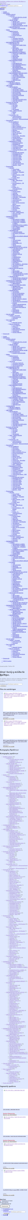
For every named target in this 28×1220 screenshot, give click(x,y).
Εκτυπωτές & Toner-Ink (12, 102)
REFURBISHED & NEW (12, 42)
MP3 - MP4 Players (14, 928)
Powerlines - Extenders (15, 921)
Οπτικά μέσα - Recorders (15, 885)
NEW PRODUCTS (14, 43)
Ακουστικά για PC (17, 200)
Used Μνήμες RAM (17, 147)
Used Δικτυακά (16, 161)
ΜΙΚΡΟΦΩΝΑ (16, 260)
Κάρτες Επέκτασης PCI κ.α (19, 127)
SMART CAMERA (14, 765)
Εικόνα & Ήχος (13, 179)
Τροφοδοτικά (15, 331)
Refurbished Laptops (17, 142)
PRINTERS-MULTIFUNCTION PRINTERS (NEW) (17, 49)
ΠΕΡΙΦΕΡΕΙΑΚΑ (14, 290)
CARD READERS (17, 232)
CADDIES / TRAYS (17, 74)
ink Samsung (15, 109)
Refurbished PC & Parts (15, 141)
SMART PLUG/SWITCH (19, 23)
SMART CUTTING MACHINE (17, 285)
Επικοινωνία (6, 333)
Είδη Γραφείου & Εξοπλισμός (10, 846)
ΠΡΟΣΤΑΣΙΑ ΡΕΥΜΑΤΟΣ (16, 268)
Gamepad (14, 193)
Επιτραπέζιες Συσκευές (18, 39)
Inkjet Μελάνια (13, 103)
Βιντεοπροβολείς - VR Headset (17, 931)
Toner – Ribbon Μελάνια (15, 110)
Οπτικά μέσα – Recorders (18, 135)
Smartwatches (15, 34)
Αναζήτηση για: (4, 5)
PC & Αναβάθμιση (14, 122)
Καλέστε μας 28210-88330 (9, 1115)
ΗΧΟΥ (14, 244)
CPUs (13, 62)
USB (13, 239)
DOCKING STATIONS (18, 233)
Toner (13, 113)
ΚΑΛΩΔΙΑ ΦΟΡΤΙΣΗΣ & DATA (17, 1058)
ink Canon (15, 105)
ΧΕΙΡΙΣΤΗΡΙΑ (16, 229)
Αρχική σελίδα (3, 666)
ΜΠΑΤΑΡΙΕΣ (15, 271)
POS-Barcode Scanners (18, 152)
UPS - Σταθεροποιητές (15, 957)
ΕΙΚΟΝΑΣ (15, 241)
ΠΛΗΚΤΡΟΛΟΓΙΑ (17, 261)
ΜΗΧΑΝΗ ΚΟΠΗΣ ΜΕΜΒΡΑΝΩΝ (17, 288)
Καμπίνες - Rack (13, 914)
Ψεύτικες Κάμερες (17, 332)
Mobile (8, 30)
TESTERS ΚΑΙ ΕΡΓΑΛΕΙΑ (19, 99)
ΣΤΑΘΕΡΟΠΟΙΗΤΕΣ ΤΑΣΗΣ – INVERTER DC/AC (20, 274)
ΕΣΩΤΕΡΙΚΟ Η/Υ (17, 243)
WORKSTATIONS (17, 59)
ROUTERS (15, 96)
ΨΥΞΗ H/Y (15, 266)
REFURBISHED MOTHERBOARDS (17, 66)
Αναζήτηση (3, 7)
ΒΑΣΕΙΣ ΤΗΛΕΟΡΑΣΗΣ (18, 28)
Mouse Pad (15, 194)
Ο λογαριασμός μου (8, 1209)
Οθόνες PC (15, 134)
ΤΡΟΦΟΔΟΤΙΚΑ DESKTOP (19, 278)
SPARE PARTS (16, 71)
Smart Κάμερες (16, 328)
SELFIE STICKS (16, 297)
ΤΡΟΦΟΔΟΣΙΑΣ (16, 246)
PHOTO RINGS (13, 1031)
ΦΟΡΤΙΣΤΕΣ (15, 310)
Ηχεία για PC (15, 201)
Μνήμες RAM (16, 131)
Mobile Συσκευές (13, 31)
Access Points (15, 169)
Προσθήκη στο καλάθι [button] (8, 718)
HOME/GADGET (11, 14)
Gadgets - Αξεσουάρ (11, 1064)
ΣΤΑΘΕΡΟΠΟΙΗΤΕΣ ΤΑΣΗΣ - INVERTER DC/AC (17, 1022)
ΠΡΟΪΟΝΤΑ (6, 13)
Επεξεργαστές (15, 124)
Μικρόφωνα (15, 207)
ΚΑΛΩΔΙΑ (12, 237)
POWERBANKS (16, 296)
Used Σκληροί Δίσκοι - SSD (16, 899)
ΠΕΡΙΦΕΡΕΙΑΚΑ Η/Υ (12, 216)
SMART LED (16, 21)
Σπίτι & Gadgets (10, 314)
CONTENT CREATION (15, 282)
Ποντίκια (14, 209)
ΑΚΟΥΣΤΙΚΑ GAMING (18, 220)
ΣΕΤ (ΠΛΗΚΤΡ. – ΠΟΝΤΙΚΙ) (20, 264)
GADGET (12, 16)
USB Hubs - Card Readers (15, 942)
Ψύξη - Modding (13, 889)
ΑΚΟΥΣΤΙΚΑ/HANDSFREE (20, 301)
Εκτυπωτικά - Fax (10, 864)
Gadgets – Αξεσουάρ (14, 315)
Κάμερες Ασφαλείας (14, 324)
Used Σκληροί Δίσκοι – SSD (19, 149)
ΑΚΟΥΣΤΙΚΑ (16, 253)
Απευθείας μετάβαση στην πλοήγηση (9, 1)
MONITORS (15, 56)
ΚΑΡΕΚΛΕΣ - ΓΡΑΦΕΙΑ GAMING (18, 967)
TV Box (14, 181)
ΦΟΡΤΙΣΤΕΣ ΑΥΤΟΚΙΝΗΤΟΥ (17, 312)
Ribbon (14, 112)
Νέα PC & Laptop (16, 133)
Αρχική (5, 11)
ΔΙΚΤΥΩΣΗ (9, 85)
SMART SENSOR (17, 24)
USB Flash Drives (16, 195)
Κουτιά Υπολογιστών (17, 128)
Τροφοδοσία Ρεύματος (15, 211)
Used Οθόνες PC (16, 148)
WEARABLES (16, 300)
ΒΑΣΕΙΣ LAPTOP (17, 254)
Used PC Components (17, 145)
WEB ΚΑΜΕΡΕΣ (13, 998)
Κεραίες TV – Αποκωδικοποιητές (17, 188)
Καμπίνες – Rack (16, 165)
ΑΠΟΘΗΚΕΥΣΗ (13, 230)
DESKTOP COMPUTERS (19, 53)
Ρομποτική (15, 318)
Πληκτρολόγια (16, 208)
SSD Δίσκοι (15, 123)
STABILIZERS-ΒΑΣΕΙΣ (15, 1032)
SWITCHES (15, 98)
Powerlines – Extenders (18, 172)
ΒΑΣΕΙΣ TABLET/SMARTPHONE (19, 303)
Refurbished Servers (17, 154)
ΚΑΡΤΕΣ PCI (16, 258)
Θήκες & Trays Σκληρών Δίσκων (17, 947)
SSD (13, 234)
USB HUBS (15, 251)
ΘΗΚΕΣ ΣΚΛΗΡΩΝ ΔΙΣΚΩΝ (20, 236)
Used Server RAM (17, 159)
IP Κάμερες (15, 326)
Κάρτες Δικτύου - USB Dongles (17, 924)
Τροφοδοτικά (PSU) (17, 138)
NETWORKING (13, 87)
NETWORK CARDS (17, 76)
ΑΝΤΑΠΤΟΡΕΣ (16, 240)
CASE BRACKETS (17, 248)
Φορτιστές (15, 215)
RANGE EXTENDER (18, 95)
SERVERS (15, 57)
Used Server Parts (16, 158)
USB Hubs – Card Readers (19, 197)
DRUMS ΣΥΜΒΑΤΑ (14, 82)
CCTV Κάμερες (16, 325)
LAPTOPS (15, 55)
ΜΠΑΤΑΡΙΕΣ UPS (17, 272)
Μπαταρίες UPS (16, 214)
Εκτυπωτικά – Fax (13, 115)
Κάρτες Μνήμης (16, 205)
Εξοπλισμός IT (13, 151)
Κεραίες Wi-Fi (16, 177)
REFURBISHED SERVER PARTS (18, 73)
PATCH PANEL (16, 92)
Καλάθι (5, 1215)
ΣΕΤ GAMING (16, 227)
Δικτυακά (11, 168)
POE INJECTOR (16, 94)
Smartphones (15, 32)
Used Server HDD (17, 156)
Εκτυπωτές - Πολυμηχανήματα (17, 868)
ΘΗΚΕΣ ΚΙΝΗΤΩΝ (17, 306)
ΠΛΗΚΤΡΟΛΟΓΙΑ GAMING (20, 225)
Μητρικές (14, 130)
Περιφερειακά (9, 166)
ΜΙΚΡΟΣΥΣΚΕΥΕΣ (14, 27)
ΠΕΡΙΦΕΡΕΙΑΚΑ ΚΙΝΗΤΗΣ (13, 280)
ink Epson (14, 106)
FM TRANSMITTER (17, 294)
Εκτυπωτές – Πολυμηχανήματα (20, 119)
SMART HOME (13, 20)
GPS (10, 321)
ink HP (14, 108)
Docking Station (16, 191)
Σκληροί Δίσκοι (16, 137)
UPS (13, 269)
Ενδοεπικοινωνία (16, 317)
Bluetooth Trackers (17, 322)
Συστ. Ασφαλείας (10, 319)
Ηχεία (13, 186)
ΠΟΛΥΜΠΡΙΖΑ (13, 1020)
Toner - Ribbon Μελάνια (12, 860)
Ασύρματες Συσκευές (17, 38)
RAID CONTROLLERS (18, 77)
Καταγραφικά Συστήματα (18, 329)
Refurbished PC (16, 144)
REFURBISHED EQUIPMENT (17, 52)
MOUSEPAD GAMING (18, 219)
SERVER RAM (16, 80)
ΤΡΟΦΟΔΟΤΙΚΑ (13, 276)
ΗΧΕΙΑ (14, 255)
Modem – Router (16, 170)
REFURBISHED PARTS (15, 60)
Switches (14, 173)
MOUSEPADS (16, 250)
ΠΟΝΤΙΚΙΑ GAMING (18, 226)
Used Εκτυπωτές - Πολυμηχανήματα (18, 865)
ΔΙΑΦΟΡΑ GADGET (14, 762)
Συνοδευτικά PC (13, 190)
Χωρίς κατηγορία (7, 1083)
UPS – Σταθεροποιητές (18, 212)
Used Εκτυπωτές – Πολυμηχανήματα (17, 117)
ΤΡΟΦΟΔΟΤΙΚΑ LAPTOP (19, 279)
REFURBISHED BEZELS (19, 64)
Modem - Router (13, 920)
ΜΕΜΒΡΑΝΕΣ (16, 286)
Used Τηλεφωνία (16, 162)
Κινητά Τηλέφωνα (16, 35)
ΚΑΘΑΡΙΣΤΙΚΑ (16, 257)
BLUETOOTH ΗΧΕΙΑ (18, 293)
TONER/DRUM (10, 81)
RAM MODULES (17, 63)
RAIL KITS (15, 78)
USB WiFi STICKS (17, 101)
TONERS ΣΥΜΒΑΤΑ (15, 84)
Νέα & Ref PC (10, 120)
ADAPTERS (15, 292)
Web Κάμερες (15, 198)
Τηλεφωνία (12, 36)
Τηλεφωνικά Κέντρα (17, 41)
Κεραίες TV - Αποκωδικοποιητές (17, 933)
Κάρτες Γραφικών (16, 126)
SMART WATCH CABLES (19, 299)
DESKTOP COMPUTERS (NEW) (18, 790)
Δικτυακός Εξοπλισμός (18, 163)
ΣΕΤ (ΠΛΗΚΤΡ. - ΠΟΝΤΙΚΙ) (16, 1010)
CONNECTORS (16, 88)
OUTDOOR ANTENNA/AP (19, 91)
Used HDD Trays (16, 155)
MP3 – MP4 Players (17, 180)
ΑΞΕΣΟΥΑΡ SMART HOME (19, 25)
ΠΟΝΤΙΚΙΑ (15, 262)
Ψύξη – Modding (16, 140)
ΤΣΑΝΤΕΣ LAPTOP (17, 265)
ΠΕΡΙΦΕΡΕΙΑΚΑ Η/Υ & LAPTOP (18, 247)
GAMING (12, 218)
